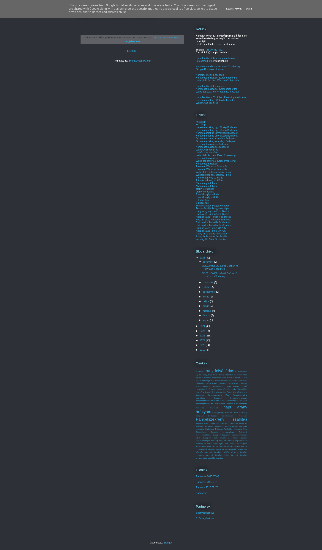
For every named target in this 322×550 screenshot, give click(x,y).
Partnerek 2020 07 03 (207, 476)
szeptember (209, 291)
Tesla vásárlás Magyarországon (213, 205)
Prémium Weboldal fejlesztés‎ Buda (212, 426)
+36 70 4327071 (213, 49)
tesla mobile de (222, 438)
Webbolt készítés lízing (217, 455)
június (206, 296)
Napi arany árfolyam (206, 183)
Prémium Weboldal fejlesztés (211, 166)
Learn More (234, 8)
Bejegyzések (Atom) (140, 60)
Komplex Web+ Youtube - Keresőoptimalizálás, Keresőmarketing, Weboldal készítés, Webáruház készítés (221, 100)
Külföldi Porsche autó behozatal (233, 404)
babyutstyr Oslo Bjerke (213, 375)
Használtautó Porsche (206, 389)
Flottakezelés (211, 383)
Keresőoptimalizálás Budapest (212, 144)
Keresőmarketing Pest (218, 395)
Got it (249, 8)
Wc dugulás (242, 444)
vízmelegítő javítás (204, 444)
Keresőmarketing (203, 392)
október (207, 287)
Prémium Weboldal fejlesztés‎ (233, 423)
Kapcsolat (201, 493)
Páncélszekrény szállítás (209, 177)
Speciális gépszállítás (208, 194)
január (206, 320)
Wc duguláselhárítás (231, 449)
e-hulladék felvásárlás (211, 378)
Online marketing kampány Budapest (216, 138)
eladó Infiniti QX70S (205, 381)
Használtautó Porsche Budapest (213, 216)
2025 (203, 257)
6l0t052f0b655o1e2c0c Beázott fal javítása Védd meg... (220, 267)
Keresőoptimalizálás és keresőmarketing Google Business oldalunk (218, 68)
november (208, 282)
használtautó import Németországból (229, 386)
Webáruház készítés (207, 149)
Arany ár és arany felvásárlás (212, 233)
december (208, 261)
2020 (203, 345)
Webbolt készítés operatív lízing (213, 172)
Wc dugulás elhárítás (205, 446)
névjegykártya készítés (222, 412)
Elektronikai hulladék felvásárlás (213, 222)
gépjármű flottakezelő (229, 383)
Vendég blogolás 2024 (237, 441)
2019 (203, 349)
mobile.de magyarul (207, 408)
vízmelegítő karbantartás (224, 444)
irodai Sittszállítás (239, 389)
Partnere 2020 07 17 (207, 487)
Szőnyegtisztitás (205, 512)
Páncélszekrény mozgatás (234, 416)
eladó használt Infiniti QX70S (234, 378)
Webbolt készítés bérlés (217, 452)
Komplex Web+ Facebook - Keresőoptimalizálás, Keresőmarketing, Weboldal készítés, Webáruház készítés (217, 77)
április (206, 306)
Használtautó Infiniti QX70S (211, 228)
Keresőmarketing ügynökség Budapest (217, 127)
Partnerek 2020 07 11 (207, 482)
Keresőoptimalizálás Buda (207, 401)
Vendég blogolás (218, 441)
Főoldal (132, 51)
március (207, 310)
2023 (203, 331)
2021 (203, 340)
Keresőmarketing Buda (221, 392)
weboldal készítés (215, 458)
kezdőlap (201, 121)
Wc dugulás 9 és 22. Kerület (211, 239)
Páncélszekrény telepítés (207, 423)
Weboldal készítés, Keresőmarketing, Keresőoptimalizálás (216, 156)
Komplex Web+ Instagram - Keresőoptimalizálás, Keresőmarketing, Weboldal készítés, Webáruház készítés (217, 89)
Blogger (168, 542)
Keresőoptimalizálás (238, 398)
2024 (203, 326)
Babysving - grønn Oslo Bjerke (212, 211)
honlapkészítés (223, 389)
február (207, 315)
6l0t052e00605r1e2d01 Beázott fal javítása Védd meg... (220, 275)
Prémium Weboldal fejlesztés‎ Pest (231, 429)
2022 (203, 335)
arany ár (199, 371)
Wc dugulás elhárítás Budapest (230, 446)
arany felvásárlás (205, 188)
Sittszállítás (202, 200)
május (206, 301)
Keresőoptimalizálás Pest (207, 404)
